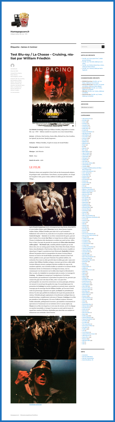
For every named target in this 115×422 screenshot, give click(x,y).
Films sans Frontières (87, 215)
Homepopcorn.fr (20, 31)
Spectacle (84, 311)
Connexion (85, 355)
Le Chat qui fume (86, 243)
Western (84, 339)
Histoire (84, 225)
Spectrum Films (86, 312)
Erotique (84, 196)
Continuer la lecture (35, 404)
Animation (85, 125)
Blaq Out (84, 148)
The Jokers (85, 327)
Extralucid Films (86, 207)
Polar (12, 74)
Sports (84, 314)
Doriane (84, 181)
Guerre (84, 222)
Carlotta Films (85, 154)
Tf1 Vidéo (84, 322)
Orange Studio (85, 266)
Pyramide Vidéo (86, 289)
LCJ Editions (85, 242)
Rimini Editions (86, 293)
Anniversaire (85, 127)
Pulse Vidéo (85, 286)
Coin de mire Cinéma (87, 163)
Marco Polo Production (88, 256)
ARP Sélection (85, 133)
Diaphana (84, 177)
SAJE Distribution (86, 297)
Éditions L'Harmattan (87, 189)
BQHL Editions (85, 151)
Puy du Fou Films (86, 288)
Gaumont (84, 220)
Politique (84, 278)
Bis (83, 146)
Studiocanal (85, 316)
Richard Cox (18, 88)
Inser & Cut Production (88, 233)
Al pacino (13, 78)
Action (84, 122)
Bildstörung (85, 143)
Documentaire (85, 179)
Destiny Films (85, 176)
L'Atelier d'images (86, 238)
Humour (84, 232)
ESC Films (84, 200)
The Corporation (86, 324)
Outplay (84, 268)
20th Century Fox (86, 118)
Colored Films (14, 73)
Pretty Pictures (85, 281)
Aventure (84, 138)
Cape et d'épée (85, 153)
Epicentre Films (86, 194)
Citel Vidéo (84, 161)
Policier (16, 74)
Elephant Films (86, 192)
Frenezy (84, 219)
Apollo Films (85, 128)
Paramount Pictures (87, 270)
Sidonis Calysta (86, 306)
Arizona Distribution (87, 131)
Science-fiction (86, 299)
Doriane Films (85, 182)
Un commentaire (15, 92)
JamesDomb (14, 68)
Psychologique (14, 76)
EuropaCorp (85, 204)
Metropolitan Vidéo (87, 260)
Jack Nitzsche (18, 82)
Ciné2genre (85, 158)
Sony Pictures (85, 307)
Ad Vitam (84, 123)
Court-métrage (86, 173)
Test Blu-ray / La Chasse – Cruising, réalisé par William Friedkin (42, 56)
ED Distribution (86, 187)
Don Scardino (14, 80)
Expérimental (85, 205)
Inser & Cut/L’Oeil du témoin (89, 235)
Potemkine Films (86, 279)
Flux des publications (87, 356)
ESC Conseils (85, 197)
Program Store (85, 283)
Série (83, 301)
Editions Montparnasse (88, 191)
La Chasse (16, 86)
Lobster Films (85, 250)
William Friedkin (15, 90)
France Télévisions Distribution (90, 217)
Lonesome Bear (86, 251)
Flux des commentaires (88, 358)
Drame (20, 73)
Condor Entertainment (87, 171)
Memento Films (86, 258)
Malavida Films (86, 255)
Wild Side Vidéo (86, 340)
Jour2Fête (84, 237)
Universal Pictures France (88, 334)
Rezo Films (85, 291)
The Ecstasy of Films (87, 325)
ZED (83, 342)
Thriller (20, 76)
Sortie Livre (85, 309)
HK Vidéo (84, 227)
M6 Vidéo (84, 253)
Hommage (84, 228)
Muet (83, 263)
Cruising (22, 78)
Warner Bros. (85, 337)
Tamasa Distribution (87, 319)
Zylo (83, 343)
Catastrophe (85, 156)
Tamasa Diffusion (86, 317)
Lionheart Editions (87, 248)
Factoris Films (85, 209)
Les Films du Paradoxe (87, 247)
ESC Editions (85, 199)
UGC (83, 330)
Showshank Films (86, 304)
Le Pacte (84, 245)
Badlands (84, 141)
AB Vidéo (84, 120)
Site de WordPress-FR (87, 360)
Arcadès (84, 130)
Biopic (83, 145)
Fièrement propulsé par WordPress (29, 415)
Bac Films (84, 140)
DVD (83, 186)
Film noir (84, 214)
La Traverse (85, 240)
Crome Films (85, 174)
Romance (84, 296)
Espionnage (85, 202)
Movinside (84, 261)
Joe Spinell (18, 85)
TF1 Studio (84, 320)
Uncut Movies (85, 332)
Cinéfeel (84, 159)
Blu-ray (17, 78)
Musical (84, 265)
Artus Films (85, 136)
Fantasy (84, 212)
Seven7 (84, 302)
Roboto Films (85, 294)
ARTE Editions (85, 135)
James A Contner (15, 83)
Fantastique (85, 210)
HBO (83, 223)
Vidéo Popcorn (85, 335)
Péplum (84, 273)
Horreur (84, 230)
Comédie (84, 166)
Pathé (83, 271)
